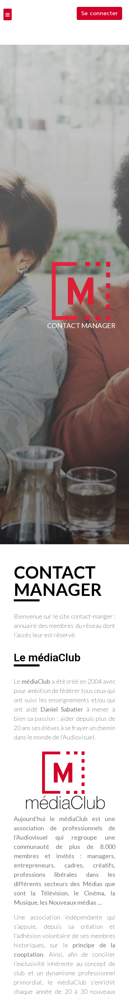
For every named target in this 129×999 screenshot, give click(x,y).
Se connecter (99, 13)
